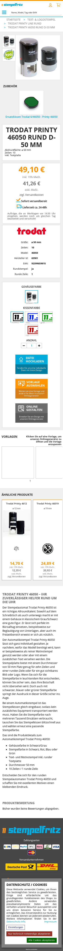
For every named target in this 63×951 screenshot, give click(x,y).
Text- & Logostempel (41, 19)
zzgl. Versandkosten (32, 195)
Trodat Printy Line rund (24, 23)
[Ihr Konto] (50, 5)
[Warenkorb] (58, 5)
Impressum (50, 921)
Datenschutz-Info (15, 921)
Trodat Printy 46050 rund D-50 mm (31, 27)
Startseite (13, 19)
